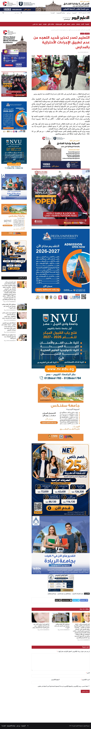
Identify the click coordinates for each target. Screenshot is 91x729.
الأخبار (82, 24)
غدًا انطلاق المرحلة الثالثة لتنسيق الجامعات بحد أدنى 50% (9, 336)
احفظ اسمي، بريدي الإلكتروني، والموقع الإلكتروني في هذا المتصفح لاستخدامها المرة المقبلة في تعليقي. (63, 686)
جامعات (78, 24)
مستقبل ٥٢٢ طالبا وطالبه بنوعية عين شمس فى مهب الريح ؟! (61, 626)
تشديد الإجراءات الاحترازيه (77, 593)
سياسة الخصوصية (61, 13)
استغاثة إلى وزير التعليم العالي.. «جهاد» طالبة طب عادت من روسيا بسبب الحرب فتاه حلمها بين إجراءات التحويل (8, 326)
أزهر (64, 24)
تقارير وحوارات (58, 24)
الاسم (88, 673)
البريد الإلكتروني (85, 679)
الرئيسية (74, 13)
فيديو (40, 24)
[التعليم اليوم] (76, 18)
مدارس (73, 24)
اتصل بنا (53, 13)
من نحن (69, 13)
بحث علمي (35, 24)
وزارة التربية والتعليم (52, 593)
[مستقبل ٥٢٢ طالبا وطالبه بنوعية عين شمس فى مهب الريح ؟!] (60, 618)
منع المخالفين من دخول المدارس (64, 593)
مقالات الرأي (51, 24)
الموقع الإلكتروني (55, 679)
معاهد (68, 24)
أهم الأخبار (83, 29)
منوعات (45, 24)
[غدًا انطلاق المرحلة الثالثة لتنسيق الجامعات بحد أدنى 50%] (22, 337)
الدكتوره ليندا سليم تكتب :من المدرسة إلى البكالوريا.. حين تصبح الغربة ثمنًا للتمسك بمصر (41, 626)
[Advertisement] (45, 705)
